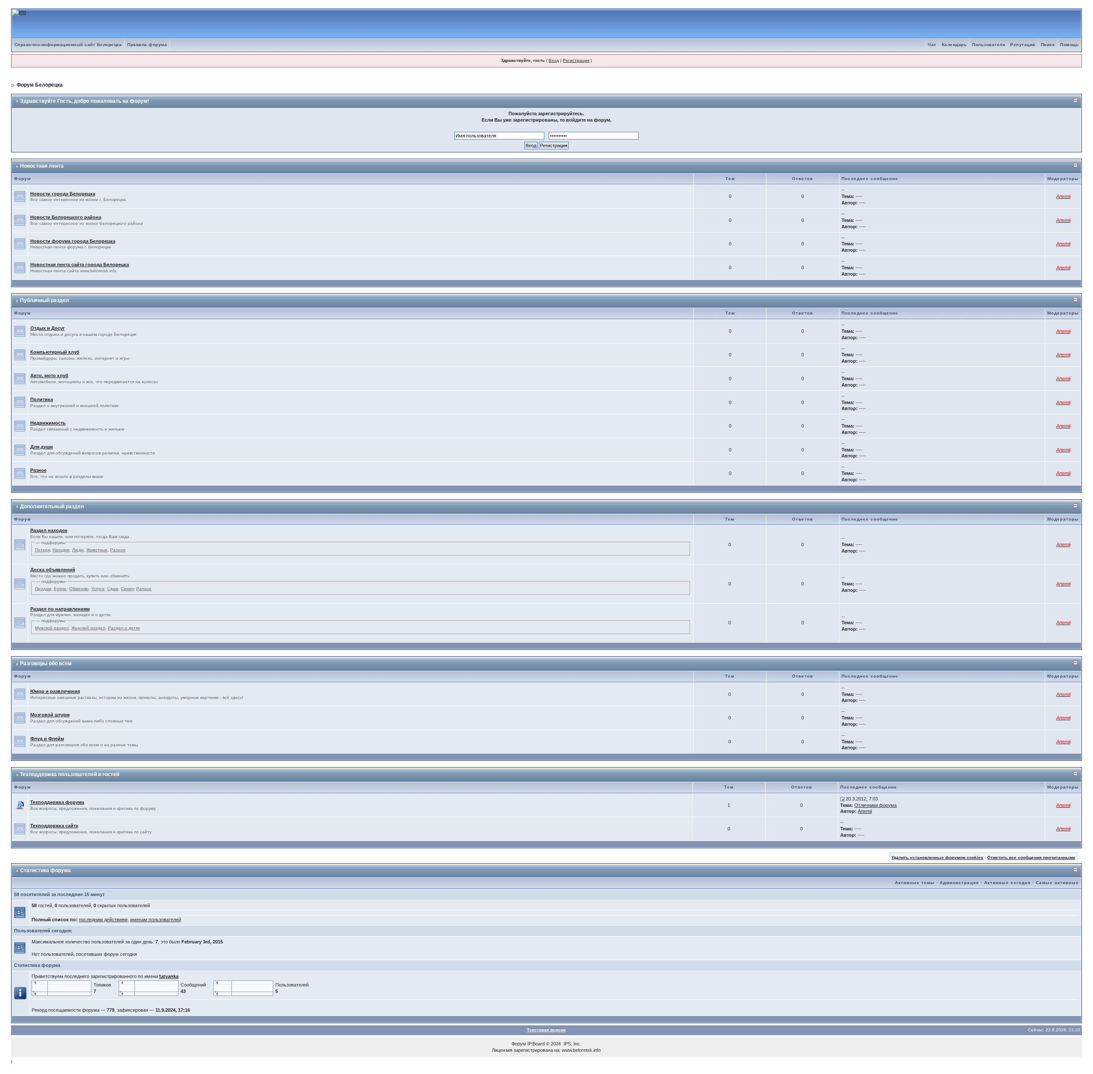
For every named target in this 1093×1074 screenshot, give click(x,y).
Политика (41, 399)
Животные (97, 549)
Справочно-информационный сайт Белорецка (68, 44)
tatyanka (168, 976)
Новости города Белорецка (62, 193)
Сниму (127, 588)
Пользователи (988, 44)
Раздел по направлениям (60, 608)
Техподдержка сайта (54, 825)
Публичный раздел (44, 300)
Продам (43, 588)
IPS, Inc (572, 1043)
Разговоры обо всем (46, 664)
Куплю (60, 588)
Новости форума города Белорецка (72, 241)
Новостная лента (42, 166)
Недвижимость (48, 422)
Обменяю (79, 588)
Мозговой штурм (50, 714)
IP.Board (536, 1043)
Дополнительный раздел (52, 506)
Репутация (1022, 44)
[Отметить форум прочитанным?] (19, 804)
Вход (554, 60)
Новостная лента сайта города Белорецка (79, 264)
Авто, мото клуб (49, 375)
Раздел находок (48, 530)
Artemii (865, 811)
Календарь (954, 44)
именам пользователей (155, 919)
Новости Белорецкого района (65, 217)
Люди (78, 549)
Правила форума (147, 44)
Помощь (1069, 44)
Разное (38, 470)
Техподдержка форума (57, 802)
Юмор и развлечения (55, 691)
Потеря (42, 549)
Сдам (112, 588)
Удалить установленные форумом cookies (937, 857)
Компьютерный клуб (54, 352)
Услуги (98, 588)
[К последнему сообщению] (842, 798)
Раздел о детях (124, 628)
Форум (518, 1043)
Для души (41, 446)
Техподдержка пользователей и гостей (69, 774)
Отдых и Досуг (47, 328)
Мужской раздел (52, 628)
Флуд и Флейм (47, 738)
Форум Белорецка (40, 85)
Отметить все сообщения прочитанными (1031, 857)
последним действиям (103, 919)
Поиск (1048, 44)
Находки (61, 549)
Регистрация (576, 60)
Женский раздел (88, 628)
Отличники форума (875, 805)
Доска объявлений (52, 569)
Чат (932, 44)
